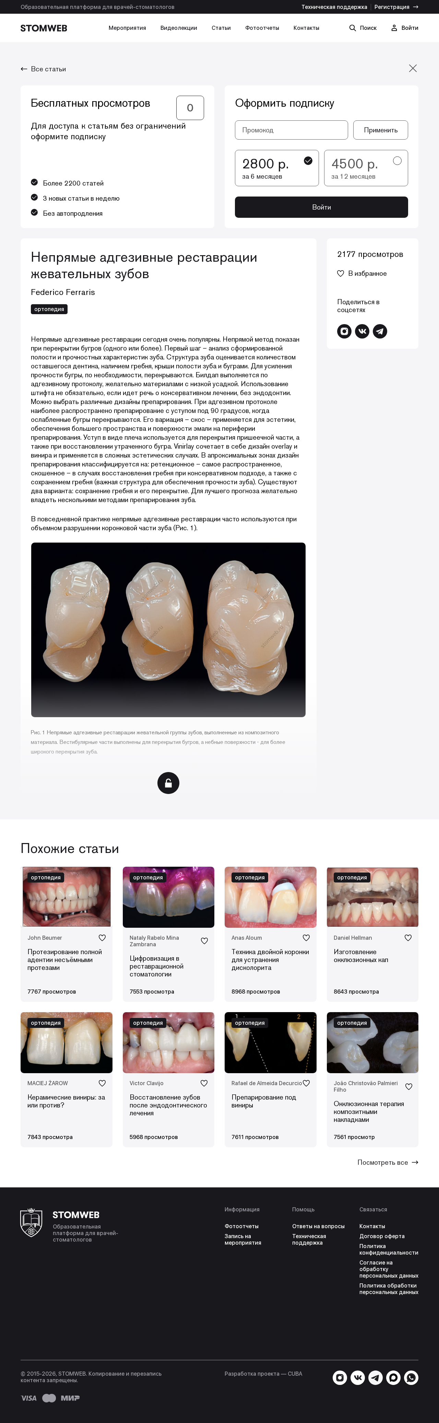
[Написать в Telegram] (380, 331)
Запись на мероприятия (243, 1239)
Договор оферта (382, 1236)
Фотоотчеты (262, 28)
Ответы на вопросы (318, 1226)
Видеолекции (179, 28)
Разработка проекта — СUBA (263, 1374)
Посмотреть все (382, 1162)
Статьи (221, 28)
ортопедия (49, 309)
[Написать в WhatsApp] (411, 1378)
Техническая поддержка (334, 7)
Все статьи (48, 68)
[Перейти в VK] (362, 331)
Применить (381, 130)
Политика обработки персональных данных (388, 1288)
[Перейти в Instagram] (344, 331)
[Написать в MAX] (393, 1378)
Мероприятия (127, 28)
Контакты (306, 28)
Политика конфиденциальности (388, 1249)
